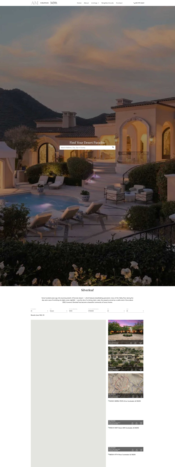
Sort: (51, 309)
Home (79, 3)
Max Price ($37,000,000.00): (93, 309)
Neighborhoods (108, 3)
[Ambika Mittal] (35, 5)
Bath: (127, 309)
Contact (119, 3)
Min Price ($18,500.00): (73, 309)
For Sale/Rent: (33, 309)
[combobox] (39, 311)
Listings (95, 3)
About (86, 3)
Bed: (108, 309)
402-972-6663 (139, 3)
